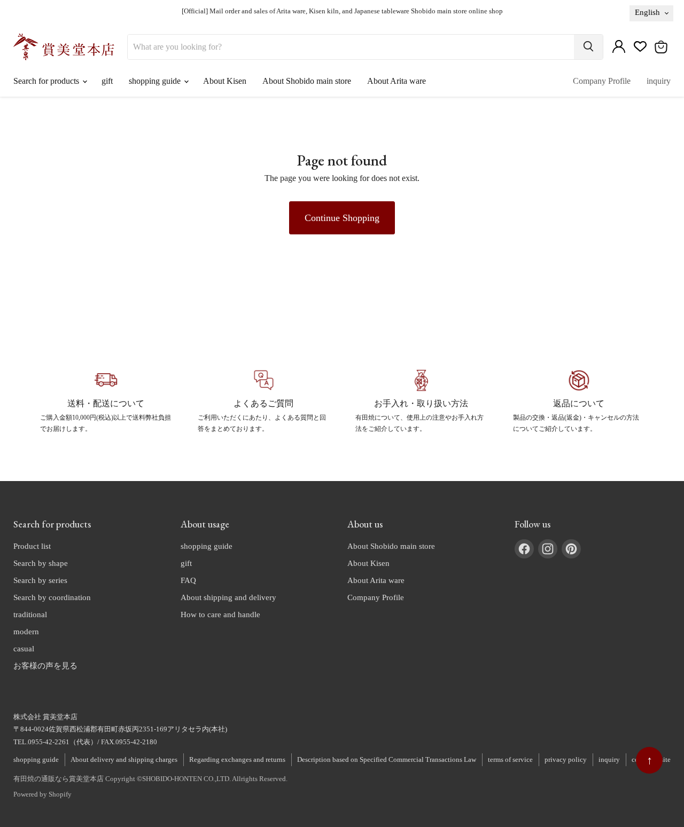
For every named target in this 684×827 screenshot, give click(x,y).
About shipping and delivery (228, 597)
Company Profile (602, 80)
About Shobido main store (306, 80)
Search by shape (40, 563)
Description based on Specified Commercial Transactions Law (386, 759)
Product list (32, 546)
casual (23, 648)
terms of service (510, 759)
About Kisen (224, 80)
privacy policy (566, 759)
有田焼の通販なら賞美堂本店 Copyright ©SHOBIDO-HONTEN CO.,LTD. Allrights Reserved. (150, 779)
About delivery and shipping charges (124, 759)
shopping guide (156, 80)
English (647, 12)
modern (26, 631)
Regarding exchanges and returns (237, 759)
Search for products (47, 80)
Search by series (40, 580)
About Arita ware (396, 80)
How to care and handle (220, 614)
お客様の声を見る (45, 665)
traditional (30, 614)
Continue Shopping (342, 217)
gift (107, 80)
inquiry (659, 80)
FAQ (188, 580)
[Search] (588, 47)
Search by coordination (52, 597)
